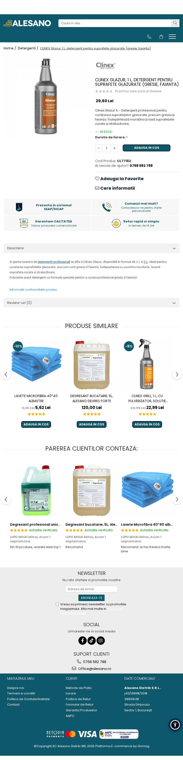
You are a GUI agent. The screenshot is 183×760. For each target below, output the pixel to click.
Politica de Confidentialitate (28, 699)
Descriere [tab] (15, 247)
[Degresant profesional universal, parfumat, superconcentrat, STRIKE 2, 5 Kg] (36, 490)
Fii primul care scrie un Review (138, 91)
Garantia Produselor (81, 710)
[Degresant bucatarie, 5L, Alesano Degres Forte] (91, 364)
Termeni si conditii (21, 693)
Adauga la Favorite (121, 179)
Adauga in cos (146, 148)
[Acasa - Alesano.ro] (27, 23)
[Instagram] (101, 640)
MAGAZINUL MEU (20, 678)
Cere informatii (117, 188)
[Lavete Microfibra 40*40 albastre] (36, 364)
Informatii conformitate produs (33, 289)
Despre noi (15, 688)
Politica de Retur (78, 699)
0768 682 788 (94, 661)
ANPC (70, 716)
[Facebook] (82, 640)
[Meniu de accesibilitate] (175, 724)
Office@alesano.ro (94, 668)
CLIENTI (71, 678)
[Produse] (173, 38)
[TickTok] (91, 640)
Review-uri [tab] (19, 302)
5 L (146, 262)
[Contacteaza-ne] (149, 37)
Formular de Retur (79, 704)
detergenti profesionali (54, 262)
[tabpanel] (46, 96)
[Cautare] (175, 23)
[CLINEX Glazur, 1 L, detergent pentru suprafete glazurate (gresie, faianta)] (46, 96)
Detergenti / (28, 48)
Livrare (71, 693)
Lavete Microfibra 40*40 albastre (36, 398)
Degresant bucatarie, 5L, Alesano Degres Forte (91, 398)
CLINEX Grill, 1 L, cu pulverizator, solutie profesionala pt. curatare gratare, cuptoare (147, 399)
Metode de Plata (79, 688)
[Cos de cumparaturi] (161, 37)
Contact (13, 704)
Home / (10, 48)
